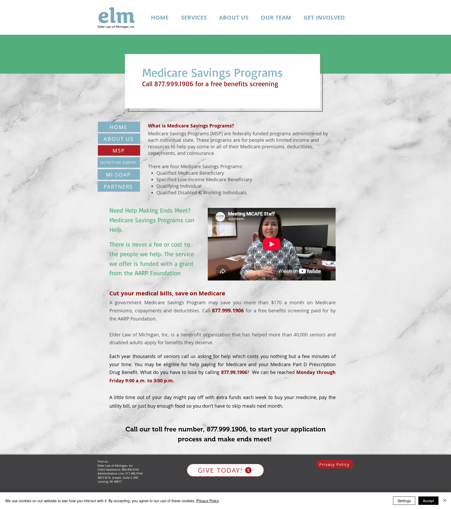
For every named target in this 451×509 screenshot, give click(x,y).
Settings (404, 500)
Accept (428, 500)
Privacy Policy (207, 500)
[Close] (445, 500)
